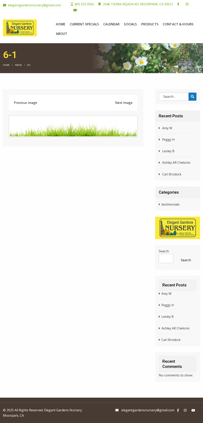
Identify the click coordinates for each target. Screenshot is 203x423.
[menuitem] (61, 24)
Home (60, 24)
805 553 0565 (84, 4)
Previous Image (25, 102)
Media (18, 64)
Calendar (111, 24)
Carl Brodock (171, 174)
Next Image (123, 102)
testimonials (170, 204)
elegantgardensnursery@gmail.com (34, 5)
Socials (130, 24)
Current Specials (84, 24)
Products (149, 24)
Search (164, 251)
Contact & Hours (178, 24)
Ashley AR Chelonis (176, 162)
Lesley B (168, 151)
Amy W (167, 128)
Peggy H (168, 139)
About (61, 34)
